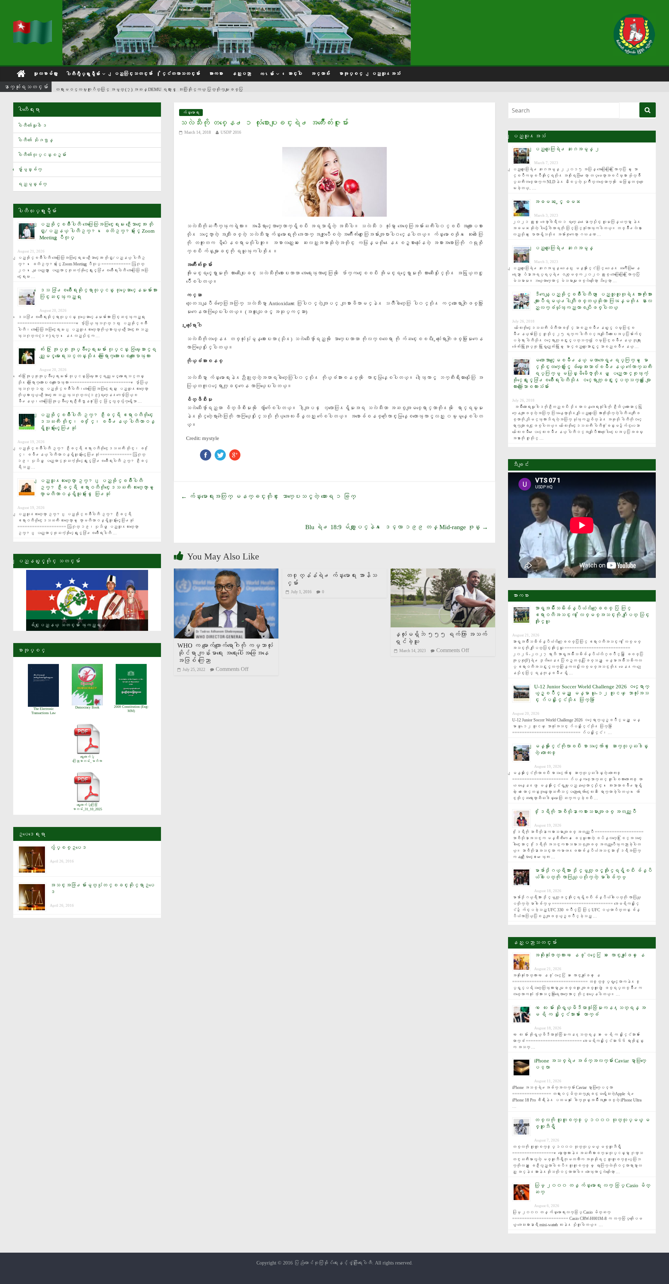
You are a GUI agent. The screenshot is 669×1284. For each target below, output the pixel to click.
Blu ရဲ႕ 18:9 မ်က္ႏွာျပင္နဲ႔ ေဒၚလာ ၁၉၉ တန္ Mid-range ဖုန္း (396, 527)
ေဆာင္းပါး (294, 73)
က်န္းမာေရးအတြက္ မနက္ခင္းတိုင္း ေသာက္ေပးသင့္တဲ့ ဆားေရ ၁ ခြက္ (268, 496)
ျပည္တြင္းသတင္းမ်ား (133, 73)
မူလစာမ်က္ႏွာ (45, 73)
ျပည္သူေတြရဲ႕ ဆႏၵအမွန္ (563, 248)
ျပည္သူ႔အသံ (385, 73)
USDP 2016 (231, 132)
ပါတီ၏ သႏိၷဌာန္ (35, 140)
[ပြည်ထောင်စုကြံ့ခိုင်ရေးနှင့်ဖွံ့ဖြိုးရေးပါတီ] (33, 25)
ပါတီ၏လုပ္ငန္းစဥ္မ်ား (41, 154)
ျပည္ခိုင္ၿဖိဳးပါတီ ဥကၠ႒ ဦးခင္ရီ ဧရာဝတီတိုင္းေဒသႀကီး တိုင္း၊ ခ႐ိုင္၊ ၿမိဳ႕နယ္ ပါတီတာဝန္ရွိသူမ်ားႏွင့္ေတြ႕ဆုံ (97, 421)
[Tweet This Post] (220, 453)
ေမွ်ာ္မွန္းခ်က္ (29, 169)
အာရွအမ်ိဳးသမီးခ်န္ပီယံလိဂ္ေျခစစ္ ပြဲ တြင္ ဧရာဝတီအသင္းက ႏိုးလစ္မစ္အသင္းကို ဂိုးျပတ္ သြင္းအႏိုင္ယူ (591, 614)
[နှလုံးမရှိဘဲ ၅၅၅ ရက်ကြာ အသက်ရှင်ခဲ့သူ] (443, 573)
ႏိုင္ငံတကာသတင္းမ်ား (180, 73)
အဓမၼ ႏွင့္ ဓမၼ (557, 201)
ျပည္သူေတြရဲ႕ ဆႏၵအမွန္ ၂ (567, 149)
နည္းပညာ (241, 73)
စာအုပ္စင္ (350, 73)
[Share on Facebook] (205, 453)
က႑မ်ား (266, 74)
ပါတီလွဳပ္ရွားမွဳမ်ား (83, 74)
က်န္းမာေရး (191, 112)
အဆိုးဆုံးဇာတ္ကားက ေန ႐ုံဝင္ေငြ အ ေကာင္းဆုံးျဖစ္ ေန (589, 955)
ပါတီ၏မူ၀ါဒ (32, 125)
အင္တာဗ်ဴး (320, 73)
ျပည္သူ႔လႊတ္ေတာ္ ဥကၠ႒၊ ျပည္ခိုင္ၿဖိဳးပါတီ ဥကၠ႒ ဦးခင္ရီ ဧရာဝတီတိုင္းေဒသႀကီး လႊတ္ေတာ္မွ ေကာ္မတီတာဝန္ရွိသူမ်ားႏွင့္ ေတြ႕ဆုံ (97, 487)
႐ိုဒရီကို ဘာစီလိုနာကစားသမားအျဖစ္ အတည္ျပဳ (585, 811)
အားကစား (215, 73)
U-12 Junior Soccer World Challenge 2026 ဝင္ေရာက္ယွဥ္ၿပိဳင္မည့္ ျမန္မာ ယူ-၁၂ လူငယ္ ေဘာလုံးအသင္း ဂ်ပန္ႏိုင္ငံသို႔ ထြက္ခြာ (591, 693)
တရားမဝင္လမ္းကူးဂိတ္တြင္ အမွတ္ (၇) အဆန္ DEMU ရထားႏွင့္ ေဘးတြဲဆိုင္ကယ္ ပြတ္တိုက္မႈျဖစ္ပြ (149, 87)
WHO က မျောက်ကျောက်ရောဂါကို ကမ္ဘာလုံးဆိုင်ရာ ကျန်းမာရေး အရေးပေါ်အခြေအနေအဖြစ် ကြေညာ (225, 653)
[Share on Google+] (234, 453)
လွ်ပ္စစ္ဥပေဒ (68, 847)
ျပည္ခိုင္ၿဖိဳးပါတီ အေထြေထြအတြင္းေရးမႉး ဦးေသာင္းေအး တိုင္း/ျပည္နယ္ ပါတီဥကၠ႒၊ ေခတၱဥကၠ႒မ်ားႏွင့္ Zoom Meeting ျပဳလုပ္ (97, 231)
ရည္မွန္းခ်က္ (32, 184)
